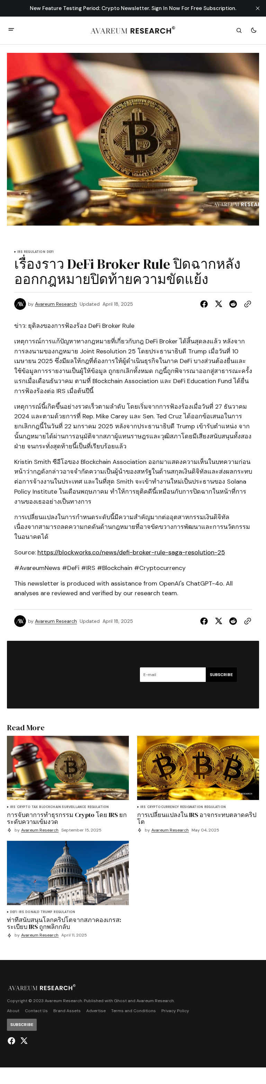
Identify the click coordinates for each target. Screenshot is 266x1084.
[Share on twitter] (218, 303)
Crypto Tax (27, 807)
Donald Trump (38, 912)
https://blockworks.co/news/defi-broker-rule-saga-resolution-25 (131, 552)
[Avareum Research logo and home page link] (133, 30)
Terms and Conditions (133, 1011)
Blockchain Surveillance (62, 807)
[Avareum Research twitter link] (23, 1040)
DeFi (50, 252)
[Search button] (239, 30)
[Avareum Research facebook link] (12, 1040)
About (13, 1011)
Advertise (96, 1011)
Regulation (34, 252)
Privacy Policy (175, 1011)
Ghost (120, 1001)
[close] (257, 8)
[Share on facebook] (205, 303)
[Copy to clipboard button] (246, 303)
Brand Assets (67, 1011)
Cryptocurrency (163, 807)
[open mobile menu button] (11, 30)
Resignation (191, 807)
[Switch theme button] (253, 30)
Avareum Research (56, 304)
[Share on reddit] (233, 303)
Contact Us (36, 1011)
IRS (20, 252)
